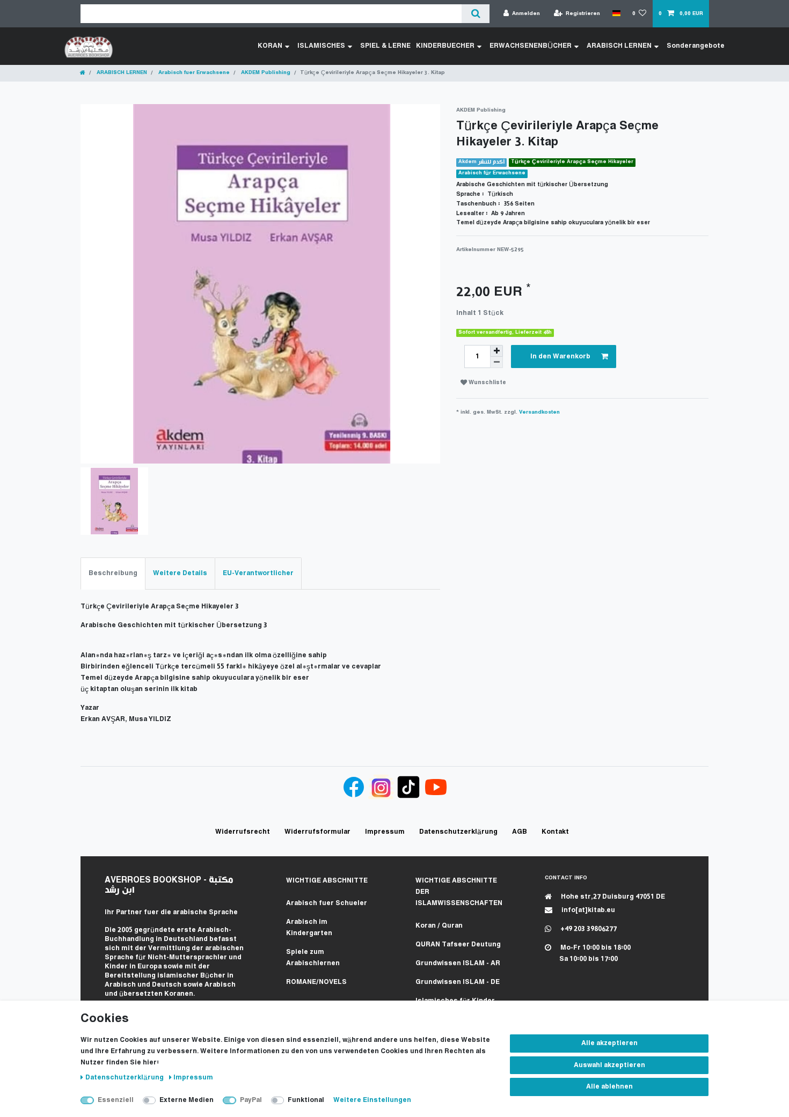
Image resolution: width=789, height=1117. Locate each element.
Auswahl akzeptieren (609, 1065)
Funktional (306, 1100)
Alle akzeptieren (609, 1043)
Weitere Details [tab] (180, 573)
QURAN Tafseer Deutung (458, 944)
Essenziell (116, 1100)
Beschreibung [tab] (113, 573)
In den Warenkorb (560, 356)
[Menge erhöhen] (496, 351)
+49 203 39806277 (588, 929)
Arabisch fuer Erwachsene (193, 73)
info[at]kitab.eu (587, 910)
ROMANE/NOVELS (316, 982)
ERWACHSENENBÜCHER (531, 46)
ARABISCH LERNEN (619, 46)
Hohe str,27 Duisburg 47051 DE (612, 897)
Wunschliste (486, 382)
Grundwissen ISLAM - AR (457, 963)
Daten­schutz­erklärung (125, 1078)
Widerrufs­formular (317, 832)
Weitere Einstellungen (372, 1100)
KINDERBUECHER (445, 46)
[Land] (616, 13)
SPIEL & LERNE (385, 46)
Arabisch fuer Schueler (326, 903)
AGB (519, 832)
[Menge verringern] (496, 362)
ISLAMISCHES (321, 46)
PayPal (251, 1100)
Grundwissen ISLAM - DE (457, 982)
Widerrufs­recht (242, 832)
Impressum (193, 1078)
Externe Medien (186, 1100)
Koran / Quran (439, 926)
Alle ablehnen (609, 1087)
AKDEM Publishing (264, 73)
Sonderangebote (696, 46)
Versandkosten (539, 412)
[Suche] (475, 13)
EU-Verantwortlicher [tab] (258, 573)
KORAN (270, 46)
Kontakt (555, 832)
